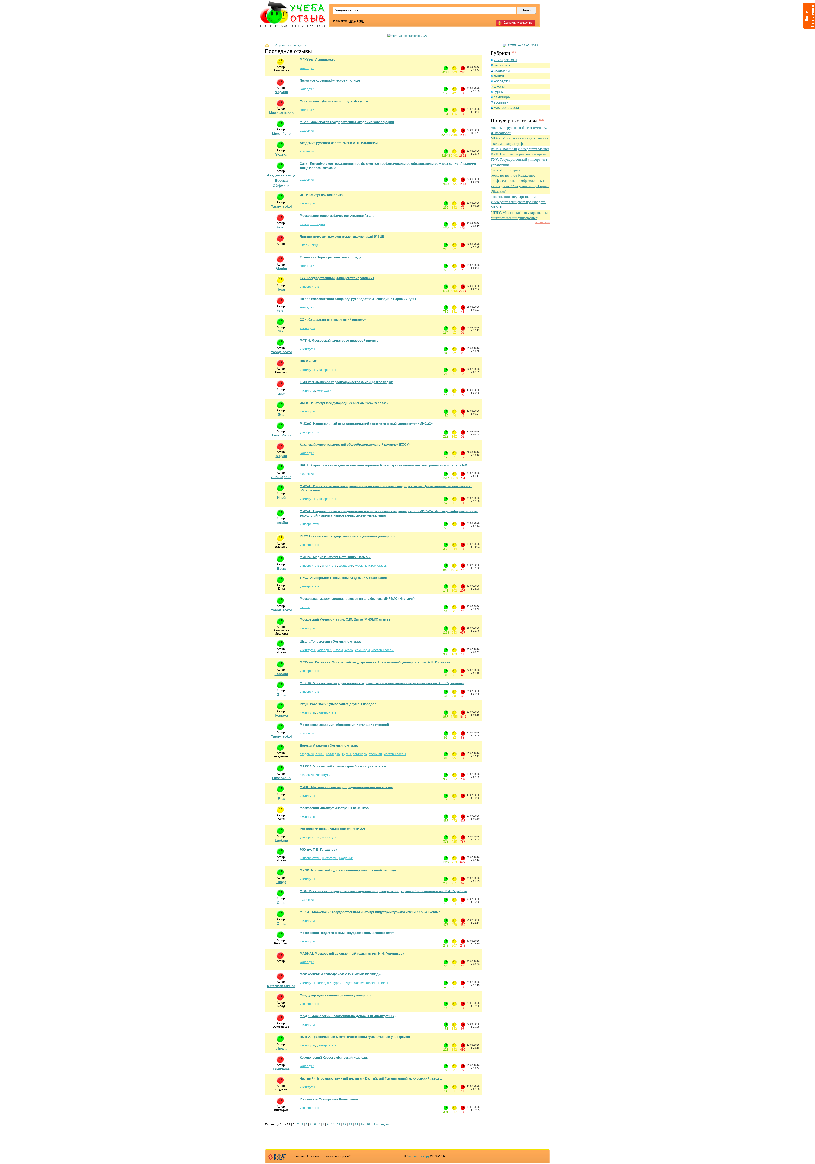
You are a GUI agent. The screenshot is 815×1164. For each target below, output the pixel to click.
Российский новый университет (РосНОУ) (332, 828)
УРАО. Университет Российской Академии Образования (343, 578)
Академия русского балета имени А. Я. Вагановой (339, 143)
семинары (362, 650)
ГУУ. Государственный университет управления (337, 278)
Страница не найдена (290, 45)
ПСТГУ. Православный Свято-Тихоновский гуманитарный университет (355, 1037)
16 (368, 1124)
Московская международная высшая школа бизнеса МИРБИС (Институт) (357, 598)
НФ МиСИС (308, 361)
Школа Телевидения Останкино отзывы (331, 641)
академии (307, 130)
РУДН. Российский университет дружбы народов (338, 704)
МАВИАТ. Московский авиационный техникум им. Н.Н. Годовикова (352, 953)
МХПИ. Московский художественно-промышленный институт (348, 870)
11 (338, 1124)
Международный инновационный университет (336, 995)
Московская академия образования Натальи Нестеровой (344, 724)
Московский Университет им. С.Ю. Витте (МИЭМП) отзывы (345, 619)
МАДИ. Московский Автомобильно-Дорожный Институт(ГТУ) (348, 1016)
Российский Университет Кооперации (329, 1099)
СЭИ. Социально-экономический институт (333, 319)
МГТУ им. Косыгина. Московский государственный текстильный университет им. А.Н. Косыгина (375, 662)
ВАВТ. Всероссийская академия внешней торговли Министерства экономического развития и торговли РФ (383, 465)
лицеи (304, 224)
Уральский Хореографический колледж (331, 257)
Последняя (382, 1124)
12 (344, 1124)
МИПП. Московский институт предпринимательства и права (346, 787)
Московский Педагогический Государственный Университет (347, 933)
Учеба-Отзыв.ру (418, 1156)
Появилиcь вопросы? (336, 1156)
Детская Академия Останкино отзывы (330, 745)
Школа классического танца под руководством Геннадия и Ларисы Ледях (358, 299)
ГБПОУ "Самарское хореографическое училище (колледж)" (346, 382)
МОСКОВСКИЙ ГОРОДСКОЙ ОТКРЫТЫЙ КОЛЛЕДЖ (341, 974)
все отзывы (542, 222)
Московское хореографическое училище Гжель (337, 215)
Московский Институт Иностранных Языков (334, 808)
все (513, 51)
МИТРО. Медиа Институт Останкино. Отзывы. (335, 557)
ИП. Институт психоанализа (321, 195)
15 (362, 1124)
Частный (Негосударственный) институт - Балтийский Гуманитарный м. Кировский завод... (371, 1078)
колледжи (307, 68)
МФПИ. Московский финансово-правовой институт (340, 340)
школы (305, 245)
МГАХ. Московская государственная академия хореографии (347, 122)
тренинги (375, 754)
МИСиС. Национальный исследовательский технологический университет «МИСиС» (366, 423)
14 (356, 1124)
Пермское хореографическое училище (330, 80)
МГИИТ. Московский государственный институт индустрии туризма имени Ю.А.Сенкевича (370, 912)
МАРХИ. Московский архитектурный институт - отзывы (343, 766)
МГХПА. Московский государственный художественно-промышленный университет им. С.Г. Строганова (382, 683)
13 (350, 1124)
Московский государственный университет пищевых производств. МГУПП (518, 202)
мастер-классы (376, 565)
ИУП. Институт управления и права (518, 154)
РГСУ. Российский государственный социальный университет (348, 536)
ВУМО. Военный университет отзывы (520, 148)
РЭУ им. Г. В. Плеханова (318, 849)
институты (307, 203)
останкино (356, 20)
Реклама (313, 1156)
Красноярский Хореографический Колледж (334, 1057)
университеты (310, 286)
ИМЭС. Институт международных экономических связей (344, 403)
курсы (359, 565)
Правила (298, 1156)
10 (332, 1124)
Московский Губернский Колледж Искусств (334, 101)
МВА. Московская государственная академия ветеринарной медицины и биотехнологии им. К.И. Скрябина (383, 891)
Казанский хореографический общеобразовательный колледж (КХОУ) (355, 444)
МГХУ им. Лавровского (317, 59)
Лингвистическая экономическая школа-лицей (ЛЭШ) (342, 236)
